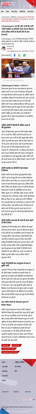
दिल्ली (3, 380)
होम (2, 11)
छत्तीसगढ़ (22, 11)
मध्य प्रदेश (14, 11)
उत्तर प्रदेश (30, 11)
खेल (16, 371)
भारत (7, 11)
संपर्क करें (28, 392)
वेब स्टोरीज (18, 367)
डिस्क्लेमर (16, 392)
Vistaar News (5, 17)
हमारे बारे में (5, 392)
